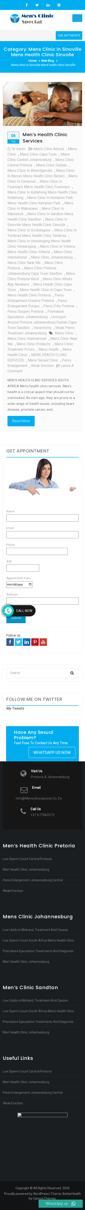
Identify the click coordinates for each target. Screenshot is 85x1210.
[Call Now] (8, 610)
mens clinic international (26, 338)
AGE (9, 561)
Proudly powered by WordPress (26, 1194)
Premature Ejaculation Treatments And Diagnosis (38, 951)
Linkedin (48, 5)
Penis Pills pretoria (58, 306)
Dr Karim (18, 149)
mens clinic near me (24, 263)
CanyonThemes (44, 1198)
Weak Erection (13, 891)
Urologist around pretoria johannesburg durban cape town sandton (42, 322)
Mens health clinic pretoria (29, 295)
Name (10, 511)
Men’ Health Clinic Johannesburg (26, 869)
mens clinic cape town (38, 154)
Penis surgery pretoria (25, 311)
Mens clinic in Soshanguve (28, 230)
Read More (21, 421)
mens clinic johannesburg (52, 257)
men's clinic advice (49, 149)
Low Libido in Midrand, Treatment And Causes (35, 930)
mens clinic (64, 333)
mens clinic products (34, 344)
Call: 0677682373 (69, 35)
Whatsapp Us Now (52, 752)
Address (12, 594)
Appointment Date (18, 578)
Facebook (26, 5)
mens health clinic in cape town (46, 290)
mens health (49, 349)
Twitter (37, 5)
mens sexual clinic (43, 360)
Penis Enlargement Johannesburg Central (33, 880)
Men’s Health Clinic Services (45, 137)
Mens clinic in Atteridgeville (29, 170)
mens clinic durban (51, 165)
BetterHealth (72, 1194)
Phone (10, 544)
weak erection (42, 366)
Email (10, 528)
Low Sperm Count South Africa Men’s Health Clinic (38, 940)
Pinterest (58, 5)
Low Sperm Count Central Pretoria (27, 859)
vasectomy (42, 328)
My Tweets (15, 708)
